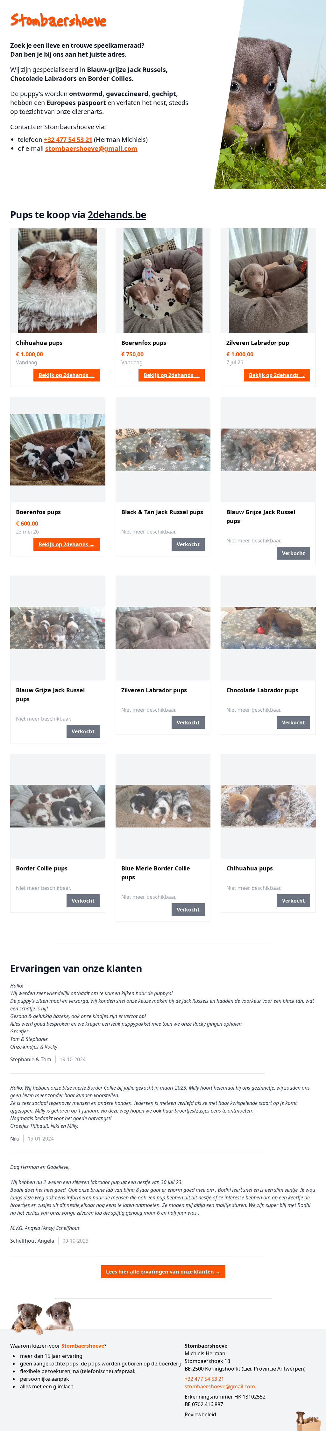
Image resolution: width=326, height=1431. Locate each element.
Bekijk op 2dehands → (67, 375)
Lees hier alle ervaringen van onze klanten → (163, 1271)
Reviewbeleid (200, 1414)
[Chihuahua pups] (57, 280)
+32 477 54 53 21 (68, 139)
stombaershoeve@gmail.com (91, 148)
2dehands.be (117, 214)
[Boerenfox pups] (163, 280)
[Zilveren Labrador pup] (268, 280)
